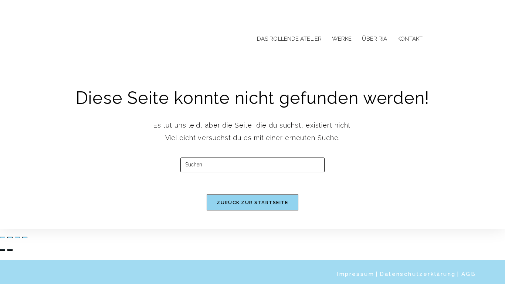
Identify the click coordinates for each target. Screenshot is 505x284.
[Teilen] (17, 237)
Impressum (355, 274)
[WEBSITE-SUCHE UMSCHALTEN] (435, 39)
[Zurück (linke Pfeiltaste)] (2, 250)
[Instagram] (452, 38)
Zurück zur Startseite (252, 202)
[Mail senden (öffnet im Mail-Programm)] (466, 38)
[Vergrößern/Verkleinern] (2, 237)
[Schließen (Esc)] (24, 237)
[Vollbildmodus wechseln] (10, 237)
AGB (468, 274)
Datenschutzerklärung (417, 274)
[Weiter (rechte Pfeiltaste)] (10, 250)
